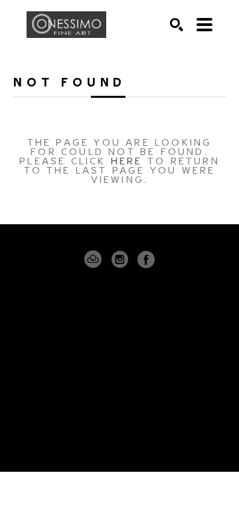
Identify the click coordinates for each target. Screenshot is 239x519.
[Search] (176, 24)
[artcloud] (93, 259)
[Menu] (204, 24)
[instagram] (119, 259)
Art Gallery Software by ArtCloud (159, 437)
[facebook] (146, 259)
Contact (119, 398)
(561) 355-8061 (119, 380)
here (127, 160)
